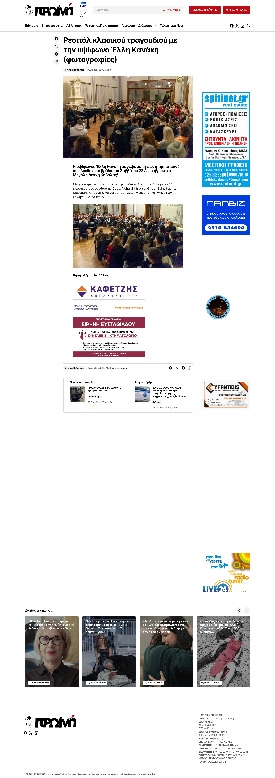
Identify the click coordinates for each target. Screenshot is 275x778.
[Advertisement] (226, 63)
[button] (248, 25)
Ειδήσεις (157, 402)
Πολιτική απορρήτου (100, 774)
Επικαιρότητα (95, 396)
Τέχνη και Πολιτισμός (74, 70)
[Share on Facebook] (56, 39)
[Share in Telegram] (56, 54)
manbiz (151, 774)
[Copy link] (56, 62)
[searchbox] (127, 10)
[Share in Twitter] (56, 46)
